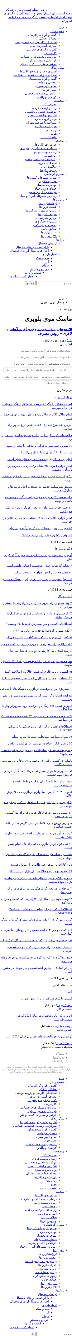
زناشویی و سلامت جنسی (41, 93)
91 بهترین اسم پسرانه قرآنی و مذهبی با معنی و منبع (39, 445)
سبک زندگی (57, 67)
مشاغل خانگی (48, 38)
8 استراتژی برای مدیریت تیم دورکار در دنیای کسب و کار (36, 644)
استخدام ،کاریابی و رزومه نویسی (36, 42)
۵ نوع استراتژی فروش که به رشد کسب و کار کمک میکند (36, 940)
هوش (53, 133)
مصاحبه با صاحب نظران (41, 122)
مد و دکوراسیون (46, 86)
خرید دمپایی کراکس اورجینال (25, 377)
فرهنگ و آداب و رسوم (43, 192)
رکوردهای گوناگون (45, 225)
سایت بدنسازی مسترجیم (32, 351)
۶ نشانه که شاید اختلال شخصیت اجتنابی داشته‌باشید (39, 565)
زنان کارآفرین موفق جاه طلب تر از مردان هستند (41, 864)
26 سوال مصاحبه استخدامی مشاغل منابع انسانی (41, 736)
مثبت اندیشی (48, 137)
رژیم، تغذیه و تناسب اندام (41, 159)
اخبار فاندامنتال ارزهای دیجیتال (29, 250)
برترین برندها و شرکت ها (41, 210)
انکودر (7, 377)
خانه (61, 27)
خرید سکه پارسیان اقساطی (58, 383)
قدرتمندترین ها (47, 214)
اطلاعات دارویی (46, 162)
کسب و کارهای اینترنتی (42, 49)
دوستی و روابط (47, 82)
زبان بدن (51, 130)
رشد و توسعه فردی (44, 108)
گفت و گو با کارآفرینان (42, 34)
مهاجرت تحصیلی (46, 184)
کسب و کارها (32, 272)
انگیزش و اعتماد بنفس (42, 115)
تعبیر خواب (50, 89)
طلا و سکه (42, 258)
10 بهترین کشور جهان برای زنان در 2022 (47, 535)
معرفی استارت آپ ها (43, 45)
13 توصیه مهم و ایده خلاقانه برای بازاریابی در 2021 (40, 871)
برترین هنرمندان (46, 217)
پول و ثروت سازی (45, 119)
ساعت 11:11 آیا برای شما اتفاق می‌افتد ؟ (46, 452)
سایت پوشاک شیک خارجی (59, 357)
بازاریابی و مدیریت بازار (42, 60)
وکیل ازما (20, 364)
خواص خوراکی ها (46, 144)
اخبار (69, 991)
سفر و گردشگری (53, 173)
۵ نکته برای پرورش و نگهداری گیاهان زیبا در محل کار (38, 637)
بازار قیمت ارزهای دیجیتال (32, 247)
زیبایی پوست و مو (45, 152)
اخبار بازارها (49, 254)
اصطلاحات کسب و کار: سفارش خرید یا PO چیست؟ (39, 623)
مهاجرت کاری (48, 181)
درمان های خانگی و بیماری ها (38, 148)
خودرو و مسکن (39, 269)
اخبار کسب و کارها (22, 276)
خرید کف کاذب (64, 370)
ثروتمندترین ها (48, 203)
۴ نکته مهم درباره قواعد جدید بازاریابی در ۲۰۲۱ (42, 630)
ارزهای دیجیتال (47, 243)
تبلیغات (59, 1053)
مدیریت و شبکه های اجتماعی (38, 56)
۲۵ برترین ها (49, 236)
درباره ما (58, 1057)
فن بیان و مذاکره (46, 126)
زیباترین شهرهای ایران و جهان (38, 195)
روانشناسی (49, 155)
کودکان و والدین (46, 97)
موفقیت (59, 100)
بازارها (60, 239)
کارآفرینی (50, 53)
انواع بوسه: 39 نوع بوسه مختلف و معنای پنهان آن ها (39, 459)
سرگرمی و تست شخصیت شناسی (35, 75)
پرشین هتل (25, 357)
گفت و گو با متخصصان (42, 78)
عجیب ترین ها (48, 206)
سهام (45, 265)
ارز (47, 261)
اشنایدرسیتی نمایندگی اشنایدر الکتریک (37, 370)
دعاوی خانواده (11, 370)
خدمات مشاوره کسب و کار (58, 351)
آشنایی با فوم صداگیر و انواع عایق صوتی (46, 998)
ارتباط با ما (57, 1060)
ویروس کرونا (48, 170)
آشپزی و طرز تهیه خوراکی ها (38, 71)
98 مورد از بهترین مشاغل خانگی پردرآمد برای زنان (40, 528)
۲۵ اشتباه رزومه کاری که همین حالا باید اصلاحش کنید (38, 671)
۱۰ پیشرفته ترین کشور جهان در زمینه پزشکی (43, 572)
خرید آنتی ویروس (62, 377)
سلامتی (59, 141)
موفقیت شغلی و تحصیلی (41, 111)
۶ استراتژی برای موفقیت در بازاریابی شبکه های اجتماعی (36, 688)
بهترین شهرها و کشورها (42, 177)
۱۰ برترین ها (49, 232)
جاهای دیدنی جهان (45, 188)
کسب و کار (57, 31)
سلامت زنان (49, 166)
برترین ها (58, 199)
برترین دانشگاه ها (46, 221)
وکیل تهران (47, 377)
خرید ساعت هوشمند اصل (59, 364)
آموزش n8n (38, 357)
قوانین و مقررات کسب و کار (38, 64)
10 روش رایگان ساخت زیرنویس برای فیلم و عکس (40, 743)
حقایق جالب (49, 228)
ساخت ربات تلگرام (36, 364)
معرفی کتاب (49, 104)
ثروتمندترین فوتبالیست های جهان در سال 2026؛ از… (39, 1036)
